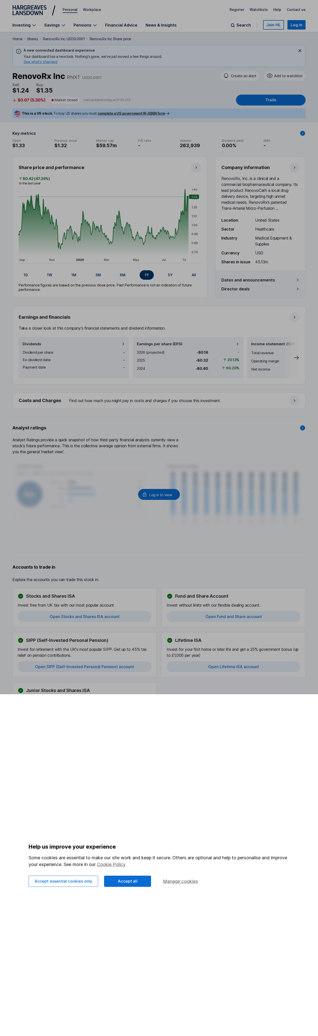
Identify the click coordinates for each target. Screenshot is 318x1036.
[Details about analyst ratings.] (303, 428)
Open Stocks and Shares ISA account (84, 616)
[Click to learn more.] (303, 133)
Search (244, 25)
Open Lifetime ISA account (233, 666)
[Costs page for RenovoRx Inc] (159, 401)
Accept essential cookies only (63, 881)
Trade (270, 100)
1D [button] (26, 275)
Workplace (92, 9)
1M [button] (73, 275)
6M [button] (122, 275)
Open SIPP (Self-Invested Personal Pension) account (84, 666)
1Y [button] (147, 275)
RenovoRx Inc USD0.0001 (64, 38)
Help (277, 9)
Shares (32, 38)
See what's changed (40, 62)
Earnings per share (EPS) (159, 344)
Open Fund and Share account (233, 616)
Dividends (32, 344)
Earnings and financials (44, 317)
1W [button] (49, 275)
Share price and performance (51, 167)
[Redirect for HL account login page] (159, 494)
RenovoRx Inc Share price (110, 38)
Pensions (82, 25)
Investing (21, 25)
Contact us (296, 9)
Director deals (235, 288)
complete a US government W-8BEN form (131, 113)
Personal (70, 9)
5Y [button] (170, 275)
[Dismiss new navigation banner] (299, 50)
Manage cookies (180, 881)
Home (17, 38)
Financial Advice (121, 25)
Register (237, 9)
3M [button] (98, 275)
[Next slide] (291, 357)
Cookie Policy (111, 864)
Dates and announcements (248, 279)
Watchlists (259, 9)
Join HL (273, 24)
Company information (245, 167)
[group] (110, 275)
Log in (296, 24)
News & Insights (161, 25)
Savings (52, 25)
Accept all (127, 881)
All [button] (194, 275)
